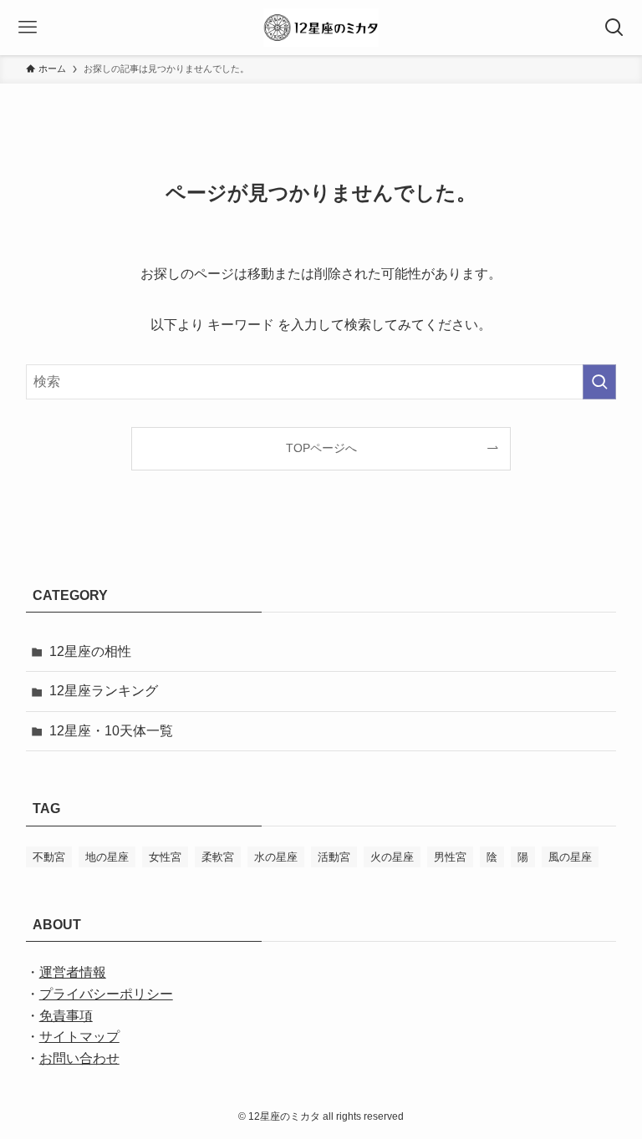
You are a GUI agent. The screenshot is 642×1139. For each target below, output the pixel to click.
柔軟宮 (217, 857)
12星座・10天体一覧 (111, 731)
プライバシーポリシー (106, 994)
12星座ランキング (103, 691)
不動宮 (49, 857)
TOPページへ (321, 448)
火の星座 (392, 857)
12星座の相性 (90, 651)
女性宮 (165, 857)
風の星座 (570, 857)
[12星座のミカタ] (321, 27)
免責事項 (66, 1016)
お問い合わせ (79, 1058)
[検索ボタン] (614, 27)
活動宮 (334, 857)
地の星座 (107, 857)
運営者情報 (72, 972)
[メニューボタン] (27, 27)
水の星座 (276, 857)
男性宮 (450, 857)
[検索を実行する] (599, 381)
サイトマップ (79, 1037)
